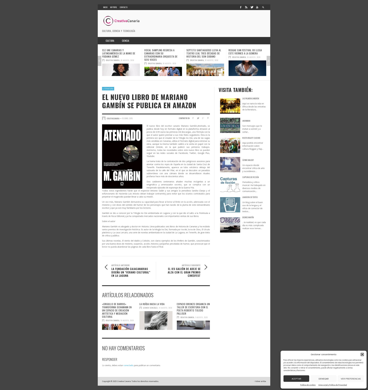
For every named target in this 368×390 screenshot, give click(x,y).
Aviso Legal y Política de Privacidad (332, 385)
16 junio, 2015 (127, 118)
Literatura (108, 88)
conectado (128, 365)
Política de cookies (308, 385)
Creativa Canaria (112, 63)
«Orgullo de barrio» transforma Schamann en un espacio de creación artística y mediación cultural (117, 310)
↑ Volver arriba (260, 381)
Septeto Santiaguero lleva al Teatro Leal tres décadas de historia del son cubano (161, 53)
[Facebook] (240, 7)
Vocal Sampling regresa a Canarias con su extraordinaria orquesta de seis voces (118, 54)
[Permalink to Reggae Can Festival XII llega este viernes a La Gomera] (205, 68)
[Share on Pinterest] (208, 118)
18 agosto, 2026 (165, 308)
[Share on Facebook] (193, 118)
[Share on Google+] (203, 118)
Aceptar (296, 378)
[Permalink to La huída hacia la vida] (155, 320)
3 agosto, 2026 (201, 317)
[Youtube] (257, 7)
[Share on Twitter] (198, 118)
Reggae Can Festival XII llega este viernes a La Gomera (203, 51)
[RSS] (246, 7)
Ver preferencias (351, 378)
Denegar (324, 378)
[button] (362, 354)
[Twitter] (251, 7)
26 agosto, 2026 (127, 63)
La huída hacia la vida (152, 304)
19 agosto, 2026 (127, 320)
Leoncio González (150, 308)
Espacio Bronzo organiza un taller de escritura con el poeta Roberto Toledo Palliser (193, 308)
